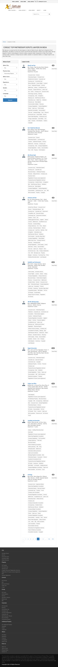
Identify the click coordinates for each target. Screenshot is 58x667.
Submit (10, 100)
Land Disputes (43, 257)
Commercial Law (38, 81)
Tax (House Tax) (41, 255)
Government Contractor (41, 215)
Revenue (46, 112)
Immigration (40, 95)
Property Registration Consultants (35, 318)
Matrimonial (30, 87)
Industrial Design (36, 112)
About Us (4, 646)
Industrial (30, 338)
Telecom (43, 227)
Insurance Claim (45, 91)
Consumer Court (31, 75)
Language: (6, 93)
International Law (31, 100)
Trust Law (30, 112)
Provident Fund (41, 77)
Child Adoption (39, 120)
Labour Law (44, 89)
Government (45, 211)
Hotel (29, 120)
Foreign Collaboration (32, 118)
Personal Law (31, 102)
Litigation (42, 219)
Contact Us (4, 651)
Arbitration (44, 100)
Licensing (30, 227)
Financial (30, 89)
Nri (38, 225)
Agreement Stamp (40, 484)
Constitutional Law (42, 87)
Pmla (41, 225)
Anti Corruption (31, 236)
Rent (43, 112)
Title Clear (39, 440)
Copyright (30, 122)
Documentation (42, 110)
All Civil (45, 290)
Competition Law (31, 213)
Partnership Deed (31, 498)
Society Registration (43, 106)
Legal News (32, 10)
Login (44, 10)
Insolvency (35, 255)
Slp (42, 209)
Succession (36, 286)
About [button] (38, 10)
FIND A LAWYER (15, 1)
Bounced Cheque (31, 171)
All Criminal (30, 296)
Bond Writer (40, 118)
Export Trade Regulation (33, 116)
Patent (46, 332)
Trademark (30, 311)
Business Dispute (37, 227)
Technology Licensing (32, 93)
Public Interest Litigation (42, 277)
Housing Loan (31, 81)
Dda (37, 250)
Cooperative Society (32, 290)
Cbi (37, 217)
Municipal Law (37, 252)
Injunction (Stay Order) (40, 236)
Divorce (37, 75)
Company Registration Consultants (35, 515)
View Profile (54, 68)
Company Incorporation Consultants (35, 502)
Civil (45, 118)
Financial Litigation (41, 320)
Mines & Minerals (31, 83)
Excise (32, 91)
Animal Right (39, 114)
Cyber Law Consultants (33, 452)
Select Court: (6, 76)
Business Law (31, 324)
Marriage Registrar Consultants (34, 454)
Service (44, 114)
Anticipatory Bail (36, 242)
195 (53, 539)
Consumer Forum (36, 280)
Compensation (37, 292)
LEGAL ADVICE (31, 1)
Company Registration (32, 106)
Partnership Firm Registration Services (36, 527)
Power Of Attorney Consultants (34, 444)
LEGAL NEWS (23, 1)
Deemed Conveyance (32, 376)
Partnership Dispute (32, 77)
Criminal (43, 85)
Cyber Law (34, 108)
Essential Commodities (33, 110)
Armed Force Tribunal (32, 207)
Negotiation (42, 294)
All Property (30, 292)
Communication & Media (33, 104)
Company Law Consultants (33, 492)
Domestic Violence (41, 240)
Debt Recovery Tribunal (40, 97)
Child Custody (41, 108)
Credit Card (41, 332)
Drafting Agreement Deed (33, 219)
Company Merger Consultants (34, 509)
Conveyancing (31, 95)
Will (32, 149)
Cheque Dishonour (37, 89)
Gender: (5, 88)
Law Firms (37, 230)
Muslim (44, 225)
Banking (40, 93)
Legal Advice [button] (22, 10)
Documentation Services (33, 525)
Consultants (30, 313)
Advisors (30, 334)
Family (29, 108)
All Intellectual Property (33, 398)
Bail (36, 95)
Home (4, 42)
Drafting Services (43, 465)
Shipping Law (31, 97)
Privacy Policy (5, 650)
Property (33, 120)
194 (49, 539)
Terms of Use (5, 648)
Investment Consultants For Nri (34, 459)
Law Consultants (31, 523)
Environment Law (31, 114)
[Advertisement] (29, 28)
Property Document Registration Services (36, 180)
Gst (29, 91)
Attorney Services (31, 446)
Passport (41, 248)
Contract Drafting (36, 223)
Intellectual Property (36, 85)
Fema (47, 255)
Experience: (6, 82)
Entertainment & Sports (33, 79)
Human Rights (39, 83)
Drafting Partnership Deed (33, 257)
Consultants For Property (33, 330)
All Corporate (4, 606)
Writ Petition (40, 290)
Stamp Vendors (42, 519)
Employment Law (43, 116)
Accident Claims (38, 182)
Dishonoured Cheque (39, 324)
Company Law (38, 91)
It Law (29, 85)
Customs (45, 83)
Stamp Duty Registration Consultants (35, 436)
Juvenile (37, 273)
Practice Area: (6, 71)
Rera (40, 446)
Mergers (30, 255)
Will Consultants (31, 192)
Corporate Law (42, 79)
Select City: (6, 65)
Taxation (45, 120)
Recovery (42, 104)
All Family (30, 288)
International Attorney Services (34, 450)
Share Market (38, 102)
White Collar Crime (32, 240)
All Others (4, 634)
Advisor (35, 87)
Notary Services (36, 173)
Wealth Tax (39, 100)
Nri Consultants (42, 438)
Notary (45, 273)
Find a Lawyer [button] (12, 10)
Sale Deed (30, 246)
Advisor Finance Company (33, 294)
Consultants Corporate (33, 531)
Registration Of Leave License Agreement (36, 178)
